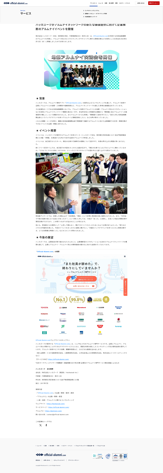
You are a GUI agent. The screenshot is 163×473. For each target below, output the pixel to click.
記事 (106, 3)
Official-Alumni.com (100, 36)
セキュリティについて (59, 460)
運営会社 (38, 460)
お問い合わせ (47, 460)
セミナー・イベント (124, 3)
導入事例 (111, 3)
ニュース (100, 3)
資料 (116, 3)
